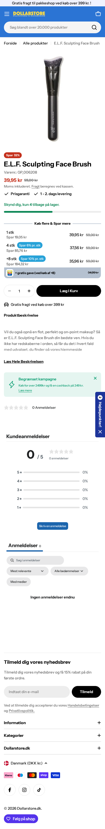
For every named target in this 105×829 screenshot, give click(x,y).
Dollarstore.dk (29, 808)
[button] (52, 235)
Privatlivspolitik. (22, 710)
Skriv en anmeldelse (52, 526)
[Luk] (95, 378)
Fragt (36, 186)
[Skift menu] (7, 14)
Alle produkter (35, 43)
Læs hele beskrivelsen (23, 361)
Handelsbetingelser (83, 705)
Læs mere (25, 390)
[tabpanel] (52, 603)
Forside (10, 43)
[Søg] (94, 27)
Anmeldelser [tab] (24, 545)
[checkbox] (19, 581)
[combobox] (52, 27)
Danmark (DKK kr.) (26, 763)
